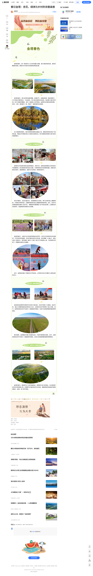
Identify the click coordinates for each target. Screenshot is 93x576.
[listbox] (34, 477)
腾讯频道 (52, 566)
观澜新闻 (13, 476)
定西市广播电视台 (14, 509)
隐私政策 (27, 566)
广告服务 (35, 566)
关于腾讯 (12, 566)
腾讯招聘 (39, 566)
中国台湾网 (13, 498)
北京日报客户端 (14, 519)
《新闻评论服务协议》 (29, 524)
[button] (78, 12)
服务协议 (23, 566)
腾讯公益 (44, 566)
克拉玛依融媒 (14, 443)
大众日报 (13, 487)
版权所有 (35, 571)
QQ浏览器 (48, 566)
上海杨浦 (13, 454)
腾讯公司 (32, 571)
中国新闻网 (13, 465)
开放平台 (31, 566)
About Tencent (18, 566)
